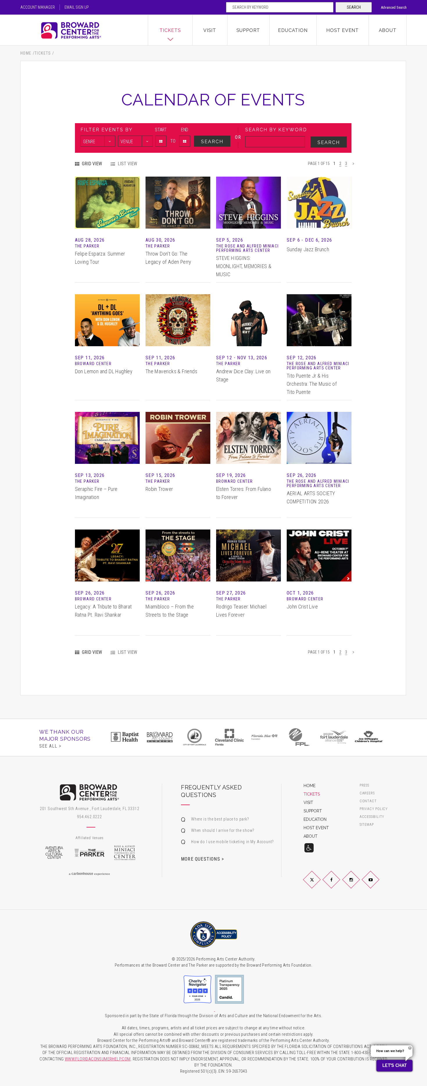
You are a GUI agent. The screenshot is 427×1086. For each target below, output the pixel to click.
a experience (89, 874)
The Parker (89, 853)
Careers (367, 793)
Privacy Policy (374, 809)
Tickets (170, 30)
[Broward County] (160, 737)
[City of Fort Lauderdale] (194, 737)
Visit (209, 30)
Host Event (342, 30)
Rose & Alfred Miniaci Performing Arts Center (125, 853)
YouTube (377, 884)
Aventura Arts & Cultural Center (54, 853)
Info (107, 193)
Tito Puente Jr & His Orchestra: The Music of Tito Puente (312, 384)
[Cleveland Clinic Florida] (229, 737)
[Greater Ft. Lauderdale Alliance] (334, 737)
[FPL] (299, 737)
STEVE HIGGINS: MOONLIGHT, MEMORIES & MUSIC (243, 266)
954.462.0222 (89, 816)
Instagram (358, 884)
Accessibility (372, 817)
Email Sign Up (76, 7)
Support (248, 30)
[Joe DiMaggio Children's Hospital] (369, 737)
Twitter (318, 884)
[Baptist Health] (125, 737)
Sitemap (367, 825)
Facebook (338, 884)
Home (26, 53)
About (388, 30)
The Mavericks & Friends (171, 371)
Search (354, 7)
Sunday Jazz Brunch (308, 249)
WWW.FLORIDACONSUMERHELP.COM (98, 1059)
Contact (368, 801)
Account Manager (37, 7)
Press (364, 785)
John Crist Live (302, 607)
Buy (107, 211)
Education (292, 30)
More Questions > (202, 858)
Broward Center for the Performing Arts (84, 30)
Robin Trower (159, 489)
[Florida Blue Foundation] (264, 737)
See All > (50, 745)
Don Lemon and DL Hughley (104, 371)
